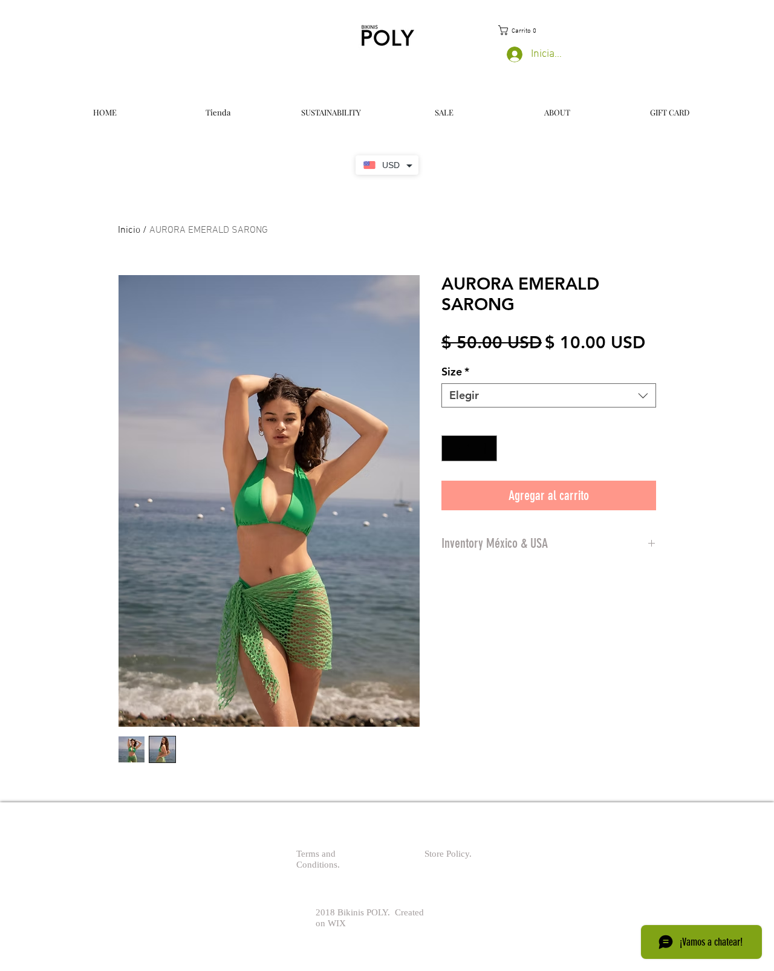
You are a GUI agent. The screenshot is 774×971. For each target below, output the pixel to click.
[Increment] (485, 448)
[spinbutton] (469, 448)
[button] (518, 30)
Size (455, 371)
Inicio (129, 230)
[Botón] (338, 854)
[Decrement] (452, 448)
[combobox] (548, 395)
